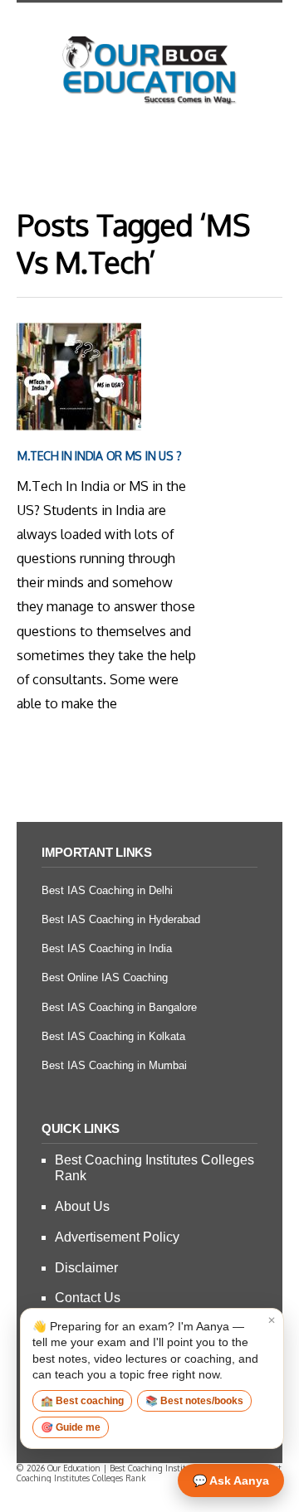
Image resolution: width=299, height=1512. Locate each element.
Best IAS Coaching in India (107, 948)
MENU (149, 153)
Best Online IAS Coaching (105, 977)
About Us (82, 1206)
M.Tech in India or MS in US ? (99, 456)
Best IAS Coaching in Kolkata (113, 1036)
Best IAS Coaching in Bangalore (119, 1007)
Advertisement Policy (117, 1237)
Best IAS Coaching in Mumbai (114, 1065)
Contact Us (87, 1298)
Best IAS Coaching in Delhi (107, 890)
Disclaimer (86, 1268)
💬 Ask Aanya (231, 1480)
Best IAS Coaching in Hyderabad (121, 919)
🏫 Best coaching (82, 1401)
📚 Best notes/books (194, 1401)
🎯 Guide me (70, 1427)
